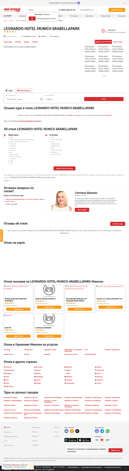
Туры (5, 20)
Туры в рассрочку (9, 445)
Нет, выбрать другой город (46, 18)
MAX (75, 3)
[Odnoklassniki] (72, 431)
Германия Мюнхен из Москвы (30, 121)
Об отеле (18, 42)
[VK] (66, 431)
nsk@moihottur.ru (73, 467)
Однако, (7, 180)
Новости (56, 436)
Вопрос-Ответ (36, 427)
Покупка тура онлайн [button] (11, 204)
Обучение (35, 432)
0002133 (51, 469)
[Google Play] (70, 440)
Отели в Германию (21, 20)
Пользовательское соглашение (91, 467)
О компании (35, 445)
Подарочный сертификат (11, 436)
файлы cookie (15, 464)
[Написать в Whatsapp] (108, 431)
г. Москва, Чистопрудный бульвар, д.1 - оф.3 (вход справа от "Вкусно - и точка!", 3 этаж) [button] (24, 200)
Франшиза (35, 436)
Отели (11, 20)
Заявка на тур (7, 432)
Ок (31, 466)
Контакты (34, 440)
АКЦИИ (8, 427)
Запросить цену (18, 309)
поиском (108, 115)
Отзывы (26, 42)
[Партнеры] (110, 440)
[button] (29, 36)
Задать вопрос (118, 42)
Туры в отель (8, 42)
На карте (35, 42)
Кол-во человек (49, 95)
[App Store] (84, 440)
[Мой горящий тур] (12, 10)
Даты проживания (10, 95)
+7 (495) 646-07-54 (66, 10)
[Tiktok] (77, 431)
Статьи (56, 432)
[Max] (78, 3)
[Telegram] (102, 431)
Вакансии (57, 427)
